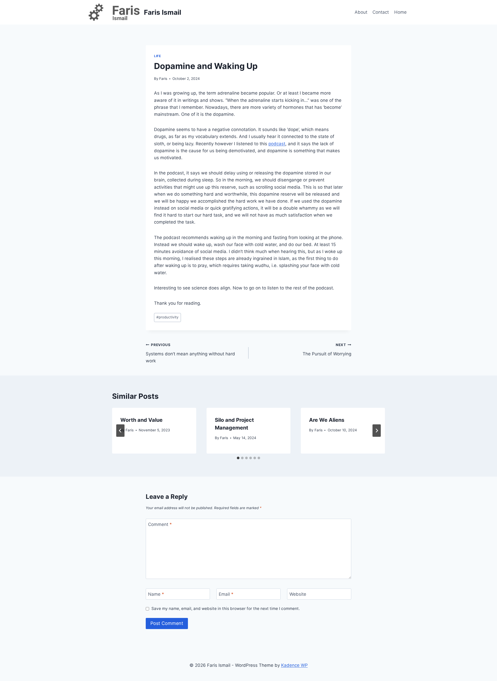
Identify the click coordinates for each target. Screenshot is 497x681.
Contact (380, 12)
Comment (160, 524)
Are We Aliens (326, 420)
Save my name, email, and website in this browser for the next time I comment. (225, 608)
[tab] (238, 458)
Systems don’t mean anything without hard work (190, 353)
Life (157, 56)
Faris (163, 78)
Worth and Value (141, 420)
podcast (276, 143)
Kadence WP (294, 665)
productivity (167, 317)
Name (156, 594)
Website (297, 594)
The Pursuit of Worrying (327, 349)
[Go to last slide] (120, 430)
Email (226, 594)
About (361, 12)
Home (400, 12)
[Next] (376, 430)
